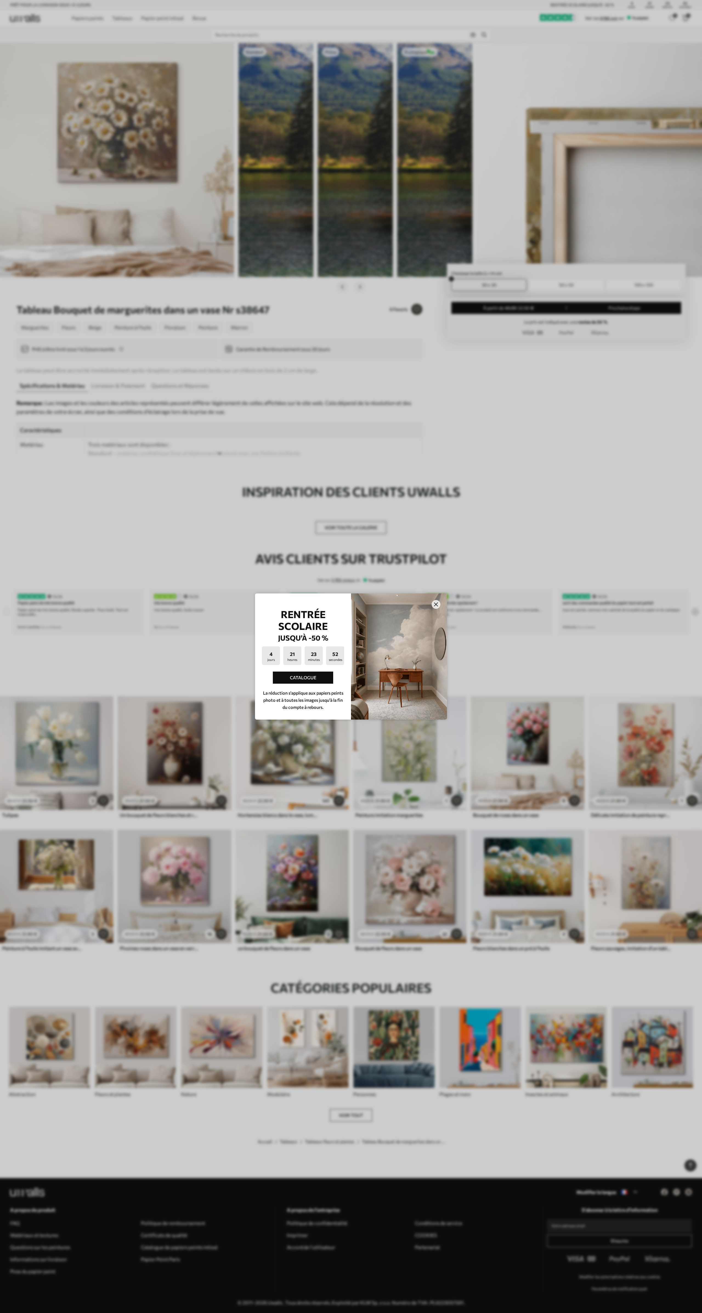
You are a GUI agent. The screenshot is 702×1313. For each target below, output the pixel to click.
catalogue (303, 677)
